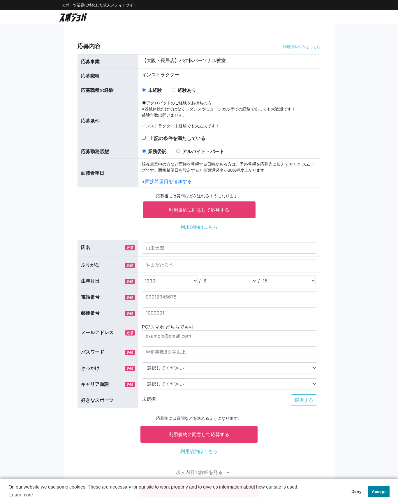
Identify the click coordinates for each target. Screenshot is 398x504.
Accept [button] (379, 491)
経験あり (187, 90)
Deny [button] (356, 491)
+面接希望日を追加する (167, 181)
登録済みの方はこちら (301, 47)
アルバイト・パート (203, 151)
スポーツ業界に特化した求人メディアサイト (99, 5)
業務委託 (157, 151)
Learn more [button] (21, 494)
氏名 (85, 247)
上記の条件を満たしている (177, 138)
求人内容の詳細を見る (200, 472)
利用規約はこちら (199, 227)
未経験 (155, 90)
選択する (304, 400)
